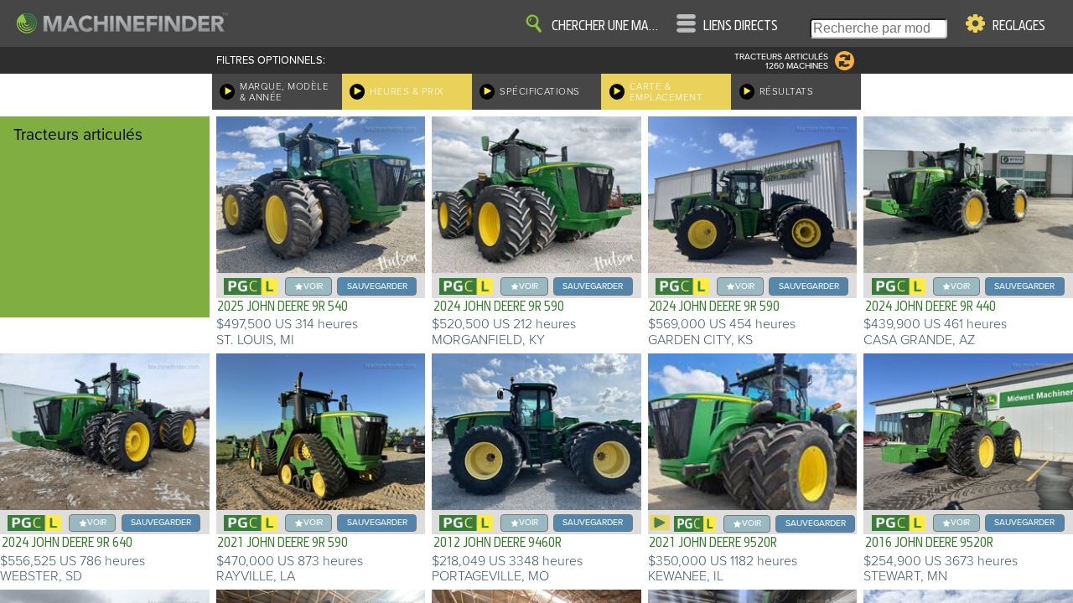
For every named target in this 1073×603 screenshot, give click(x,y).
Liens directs (740, 26)
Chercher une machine (608, 26)
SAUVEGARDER (377, 286)
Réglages (1019, 26)
